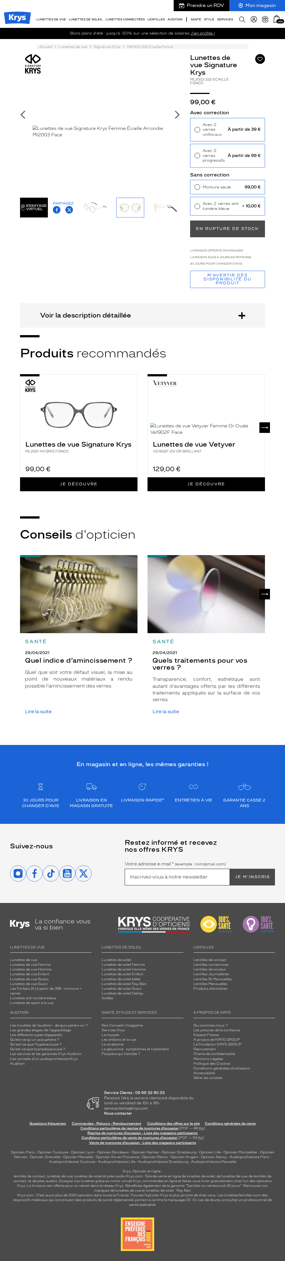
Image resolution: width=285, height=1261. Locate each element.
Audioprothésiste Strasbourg (163, 1162)
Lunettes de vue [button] (51, 19)
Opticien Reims (155, 1157)
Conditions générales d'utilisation (221, 1068)
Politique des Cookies (211, 1064)
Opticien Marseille (78, 1157)
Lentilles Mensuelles (210, 984)
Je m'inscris (252, 877)
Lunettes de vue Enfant (29, 974)
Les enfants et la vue (119, 1040)
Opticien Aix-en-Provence (117, 1157)
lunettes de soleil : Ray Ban (168, 1190)
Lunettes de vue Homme (30, 969)
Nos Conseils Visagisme (122, 1025)
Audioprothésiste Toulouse (72, 1162)
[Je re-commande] (265, 19)
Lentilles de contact (210, 960)
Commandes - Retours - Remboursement (106, 1124)
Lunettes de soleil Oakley (122, 993)
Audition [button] (175, 19)
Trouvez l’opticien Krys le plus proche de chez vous (173, 1195)
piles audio (116, 1176)
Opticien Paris (23, 1152)
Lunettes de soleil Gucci (122, 989)
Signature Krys (107, 47)
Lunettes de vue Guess (29, 979)
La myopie (110, 1035)
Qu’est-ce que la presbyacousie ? (37, 1049)
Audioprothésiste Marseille (213, 1162)
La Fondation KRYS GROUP (217, 1044)
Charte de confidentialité (214, 1054)
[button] (276, 19)
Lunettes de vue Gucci (29, 984)
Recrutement (204, 1049)
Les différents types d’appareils (36, 1035)
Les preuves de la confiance (216, 1030)
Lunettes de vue (73, 47)
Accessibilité (204, 1073)
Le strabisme (113, 1044)
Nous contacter (118, 1113)
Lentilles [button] (156, 19)
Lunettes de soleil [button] (86, 19)
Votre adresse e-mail (175, 864)
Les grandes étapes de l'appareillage (40, 1030)
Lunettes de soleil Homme (124, 969)
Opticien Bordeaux (113, 1152)
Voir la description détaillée (85, 315)
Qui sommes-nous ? (210, 1025)
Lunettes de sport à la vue (31, 1003)
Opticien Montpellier (240, 1152)
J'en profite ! (203, 33)
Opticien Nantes (146, 1152)
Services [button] (225, 19)
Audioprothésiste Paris (249, 1157)
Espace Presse (206, 1035)
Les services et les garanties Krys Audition (46, 1054)
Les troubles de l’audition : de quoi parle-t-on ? (49, 1025)
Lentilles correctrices (211, 965)
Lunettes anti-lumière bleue (33, 998)
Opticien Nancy (214, 1157)
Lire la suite (38, 711)
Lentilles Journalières (211, 974)
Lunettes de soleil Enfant (122, 974)
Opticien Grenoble (45, 1157)
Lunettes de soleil (116, 960)
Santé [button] (196, 19)
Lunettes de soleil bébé (121, 979)
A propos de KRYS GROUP (216, 1040)
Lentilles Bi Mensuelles (212, 979)
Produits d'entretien (210, 989)
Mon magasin (260, 5)
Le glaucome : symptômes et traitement (135, 1049)
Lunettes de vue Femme (30, 965)
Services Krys (113, 1030)
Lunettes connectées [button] (125, 19)
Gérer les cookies (207, 1078)
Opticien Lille (210, 1152)
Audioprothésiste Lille (116, 1162)
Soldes (107, 998)
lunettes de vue (59, 1176)
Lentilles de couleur (209, 969)
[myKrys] (254, 19)
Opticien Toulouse (53, 1152)
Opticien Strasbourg (179, 1152)
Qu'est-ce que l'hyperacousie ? (36, 1044)
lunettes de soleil (88, 1176)
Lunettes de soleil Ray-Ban (124, 984)
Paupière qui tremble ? (121, 1054)
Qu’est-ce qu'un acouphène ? (34, 1040)
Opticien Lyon (82, 1152)
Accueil (45, 47)
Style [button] (209, 19)
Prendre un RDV (205, 5)
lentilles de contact (29, 1176)
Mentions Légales (208, 1059)
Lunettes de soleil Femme (123, 965)
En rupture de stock (227, 228)
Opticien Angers (184, 1157)
